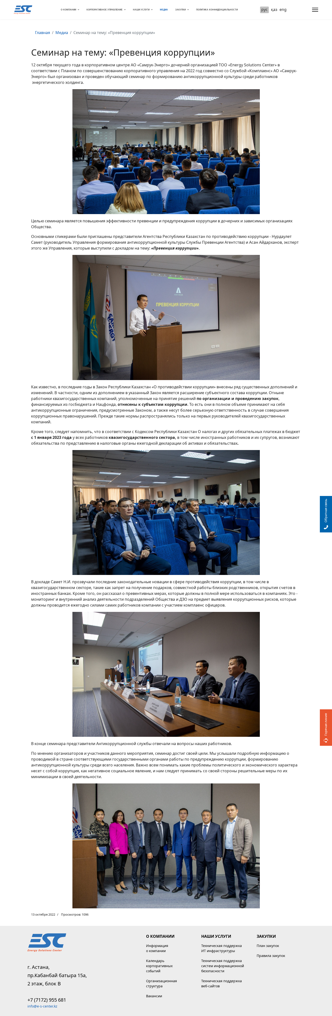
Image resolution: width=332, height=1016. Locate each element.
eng (283, 9)
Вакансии (154, 996)
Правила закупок (271, 955)
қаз (274, 9)
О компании (68, 10)
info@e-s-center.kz (42, 1006)
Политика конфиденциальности (217, 10)
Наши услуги (141, 10)
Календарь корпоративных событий (159, 965)
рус (264, 9)
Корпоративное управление (104, 10)
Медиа (164, 10)
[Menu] (315, 9)
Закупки (180, 10)
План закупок (268, 945)
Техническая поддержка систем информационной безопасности (222, 965)
